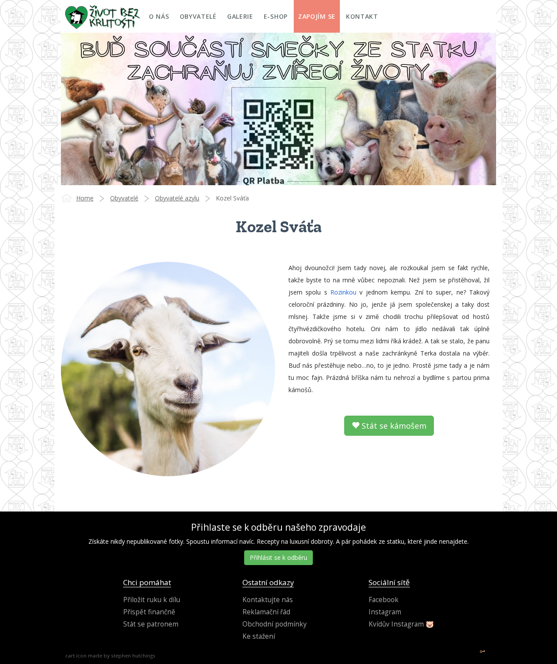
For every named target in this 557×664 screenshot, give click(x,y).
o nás (159, 16)
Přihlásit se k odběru (278, 557)
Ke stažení (258, 636)
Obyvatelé (124, 198)
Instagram (385, 612)
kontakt (362, 16)
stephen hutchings (133, 655)
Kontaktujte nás (267, 599)
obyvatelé (198, 16)
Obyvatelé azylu (177, 198)
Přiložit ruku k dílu (151, 599)
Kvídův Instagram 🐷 (401, 624)
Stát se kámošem (392, 425)
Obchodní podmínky (274, 624)
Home (85, 198)
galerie (240, 16)
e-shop (276, 16)
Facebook (384, 599)
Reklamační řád (266, 612)
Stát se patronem (150, 624)
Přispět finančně (149, 612)
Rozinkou (343, 292)
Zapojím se (317, 16)
